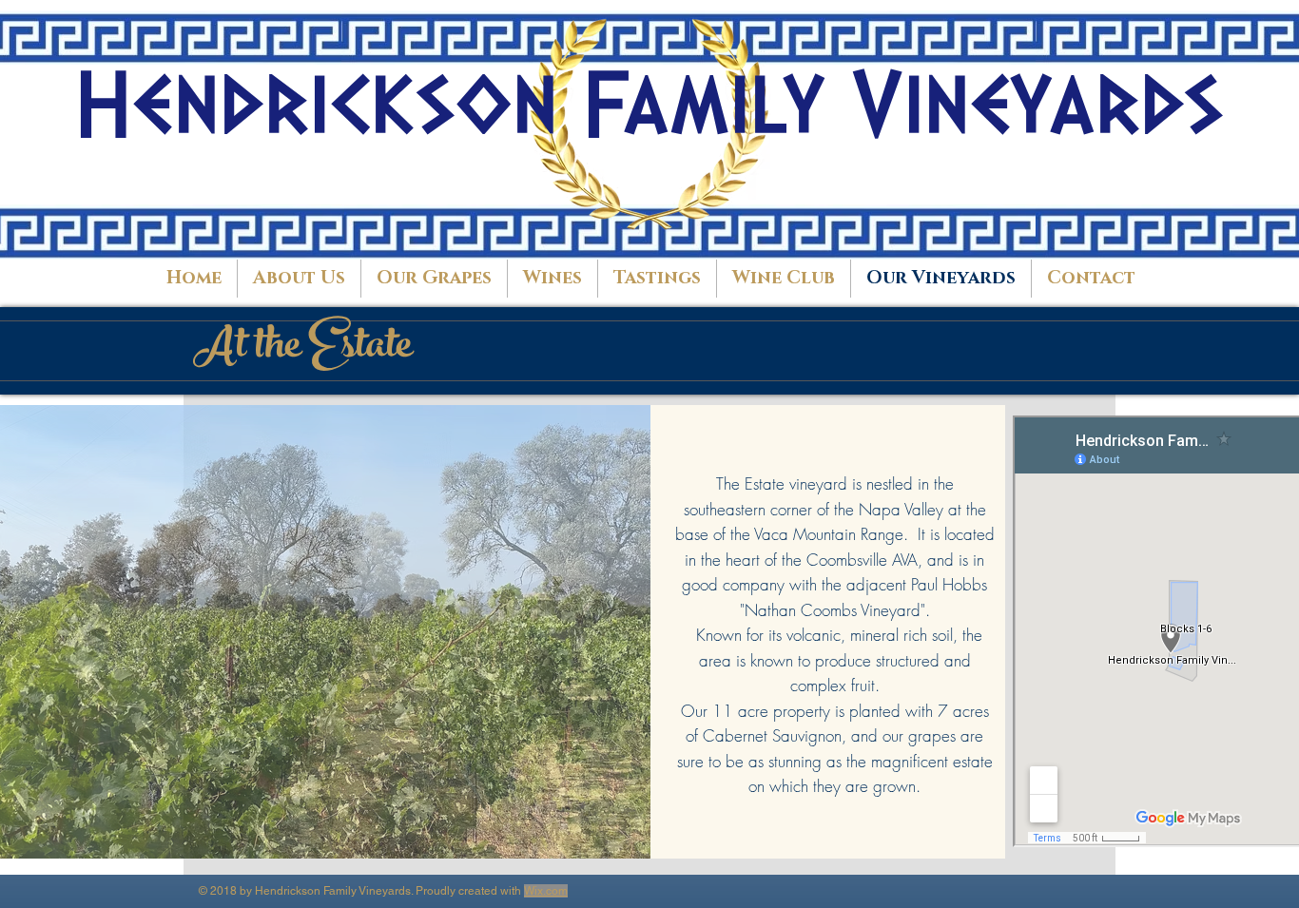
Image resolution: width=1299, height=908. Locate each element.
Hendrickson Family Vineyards (649, 105)
